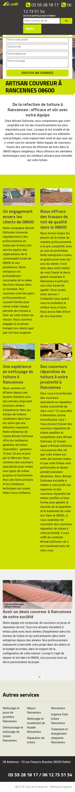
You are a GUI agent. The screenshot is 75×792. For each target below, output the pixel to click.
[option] (37, 623)
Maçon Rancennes (34, 710)
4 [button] (43, 677)
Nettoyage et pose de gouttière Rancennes (11, 714)
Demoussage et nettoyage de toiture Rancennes (13, 734)
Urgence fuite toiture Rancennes (59, 719)
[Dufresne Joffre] (11, 17)
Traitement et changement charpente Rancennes (59, 736)
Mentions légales (61, 787)
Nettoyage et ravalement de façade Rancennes (36, 725)
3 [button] (39, 677)
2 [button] (36, 677)
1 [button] (32, 677)
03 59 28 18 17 (44, 4)
